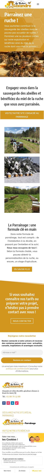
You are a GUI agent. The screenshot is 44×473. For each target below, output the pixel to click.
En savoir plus (22, 269)
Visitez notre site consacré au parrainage (22, 115)
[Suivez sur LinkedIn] (12, 403)
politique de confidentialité (17, 369)
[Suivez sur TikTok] (16, 403)
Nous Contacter (22, 321)
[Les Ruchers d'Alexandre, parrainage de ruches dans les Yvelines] (22, 153)
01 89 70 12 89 (13, 396)
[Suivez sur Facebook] (4, 403)
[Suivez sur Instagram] (8, 403)
